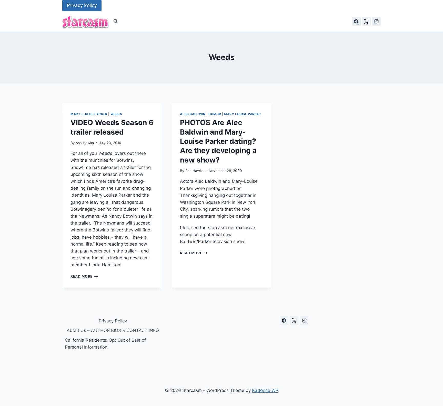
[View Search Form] (115, 21)
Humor (214, 114)
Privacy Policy (82, 5)
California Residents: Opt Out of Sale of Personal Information (105, 344)
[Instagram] (376, 21)
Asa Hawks (85, 143)
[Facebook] (356, 21)
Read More (84, 276)
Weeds (116, 114)
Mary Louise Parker (89, 114)
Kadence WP (265, 390)
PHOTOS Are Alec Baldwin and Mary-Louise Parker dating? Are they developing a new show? (218, 141)
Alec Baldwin (192, 114)
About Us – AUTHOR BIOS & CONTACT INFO (113, 330)
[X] (366, 21)
